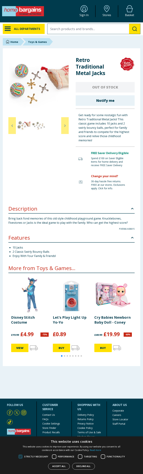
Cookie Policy (85, 428)
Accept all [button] (59, 466)
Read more (95, 450)
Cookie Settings (51, 423)
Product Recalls (51, 432)
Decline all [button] (83, 466)
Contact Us (48, 414)
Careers (116, 415)
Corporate (118, 410)
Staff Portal (118, 423)
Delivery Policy (85, 414)
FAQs (45, 419)
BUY (61, 348)
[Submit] (134, 29)
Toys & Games (37, 42)
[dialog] (71, 455)
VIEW (20, 348)
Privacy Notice (85, 423)
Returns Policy (85, 419)
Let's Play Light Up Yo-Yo (69, 320)
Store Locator (120, 419)
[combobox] (93, 29)
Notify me (105, 100)
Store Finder (49, 428)
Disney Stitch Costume (23, 320)
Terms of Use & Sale (89, 432)
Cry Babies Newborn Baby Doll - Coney (112, 320)
